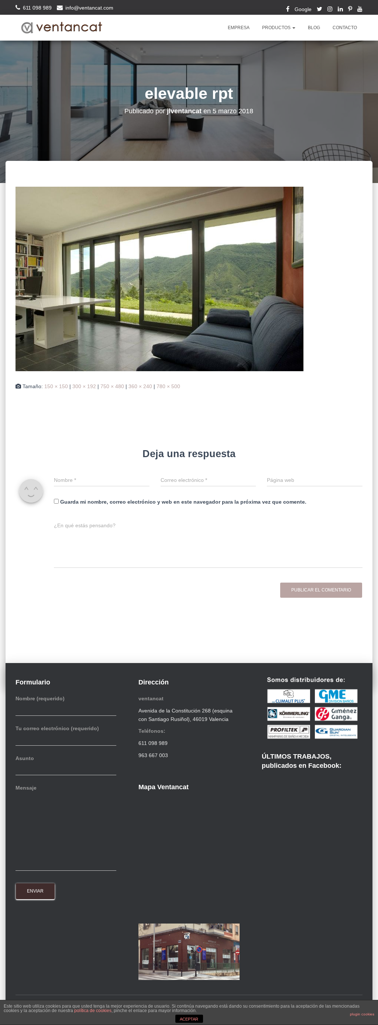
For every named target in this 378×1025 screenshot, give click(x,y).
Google (303, 9)
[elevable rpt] (159, 279)
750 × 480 (112, 386)
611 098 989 (37, 8)
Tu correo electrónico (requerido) (57, 728)
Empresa (239, 27)
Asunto (25, 758)
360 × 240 (140, 386)
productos (277, 27)
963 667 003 (153, 755)
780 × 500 (168, 386)
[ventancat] (62, 28)
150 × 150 (56, 386)
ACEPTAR (189, 1019)
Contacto (345, 27)
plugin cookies (362, 1014)
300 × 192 (84, 386)
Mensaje (26, 788)
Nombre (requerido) (40, 698)
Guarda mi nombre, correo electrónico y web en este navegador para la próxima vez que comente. (183, 502)
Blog (314, 27)
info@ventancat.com (89, 8)
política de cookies (92, 1010)
